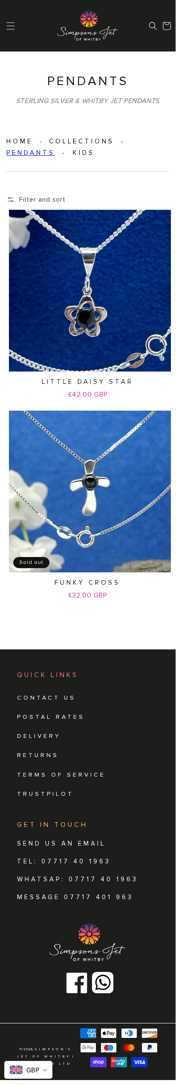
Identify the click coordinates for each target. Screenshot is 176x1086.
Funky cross (87, 582)
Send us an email (61, 843)
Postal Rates (51, 716)
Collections (81, 141)
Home (19, 141)
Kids (84, 153)
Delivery (39, 736)
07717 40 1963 (103, 879)
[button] (153, 26)
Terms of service (61, 774)
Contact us (46, 697)
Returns (38, 755)
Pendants (30, 153)
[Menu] (10, 26)
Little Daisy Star (87, 382)
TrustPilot (45, 793)
